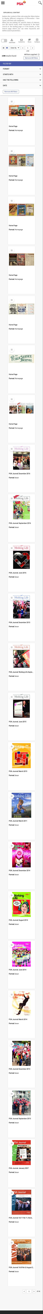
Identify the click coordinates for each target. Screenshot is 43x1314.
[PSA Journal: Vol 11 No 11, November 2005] (21, 1202)
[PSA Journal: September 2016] (21, 507)
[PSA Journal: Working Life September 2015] (21, 656)
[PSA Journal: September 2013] (21, 1103)
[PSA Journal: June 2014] (21, 954)
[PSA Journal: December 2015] (21, 606)
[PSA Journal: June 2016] (21, 557)
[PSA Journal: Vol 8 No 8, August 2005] (21, 1251)
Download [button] (12, 40)
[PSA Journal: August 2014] (21, 904)
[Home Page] (21, 110)
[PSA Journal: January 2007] (21, 1152)
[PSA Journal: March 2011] (21, 805)
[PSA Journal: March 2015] (21, 755)
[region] (21, 78)
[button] (21, 41)
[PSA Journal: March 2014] (21, 1003)
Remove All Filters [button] (31, 58)
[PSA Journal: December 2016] (21, 458)
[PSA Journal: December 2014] (21, 854)
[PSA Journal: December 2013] (21, 1053)
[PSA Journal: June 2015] (21, 706)
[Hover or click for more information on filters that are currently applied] (39, 54)
